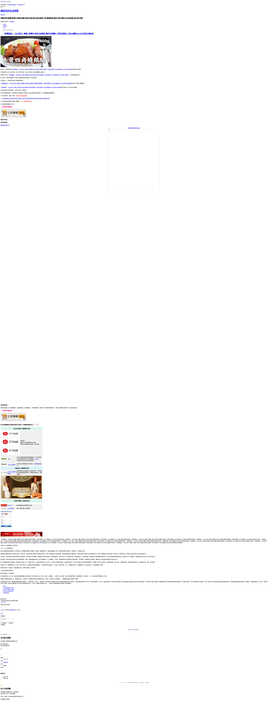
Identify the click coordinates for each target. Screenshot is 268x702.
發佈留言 (3, 624)
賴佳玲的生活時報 (9, 11)
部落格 (5, 26)
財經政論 (12, 21)
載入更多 (3, 616)
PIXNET (123, 682)
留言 (14, 609)
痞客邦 (11, 609)
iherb (9, 458)
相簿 (4, 24)
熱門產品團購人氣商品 (9, 589)
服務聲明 (147, 682)
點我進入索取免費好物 (21, 95)
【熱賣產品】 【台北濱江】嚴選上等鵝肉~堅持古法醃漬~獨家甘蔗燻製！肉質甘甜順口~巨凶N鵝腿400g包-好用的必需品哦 (48, 33)
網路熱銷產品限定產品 (134, 128)
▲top (2, 613)
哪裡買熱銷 (6, 592)
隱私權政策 (142, 682)
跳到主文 (3, 14)
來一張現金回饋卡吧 (27, 101)
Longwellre (3, 602)
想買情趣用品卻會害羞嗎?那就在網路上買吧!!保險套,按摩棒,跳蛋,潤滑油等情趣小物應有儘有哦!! (26, 98)
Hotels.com (9, 505)
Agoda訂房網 (10, 508)
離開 (8, 699)
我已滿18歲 (3, 699)
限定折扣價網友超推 (8, 591)
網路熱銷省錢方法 (5, 125)
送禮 (4, 586)
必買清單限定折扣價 (8, 587)
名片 (4, 27)
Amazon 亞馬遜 (11, 464)
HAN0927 (36, 459)
